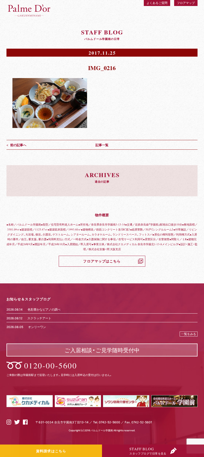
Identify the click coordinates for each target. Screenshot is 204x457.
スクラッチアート (39, 318)
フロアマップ (186, 2)
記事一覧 (102, 144)
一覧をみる (188, 334)
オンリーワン (37, 327)
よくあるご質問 (157, 2)
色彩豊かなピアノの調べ (44, 309)
